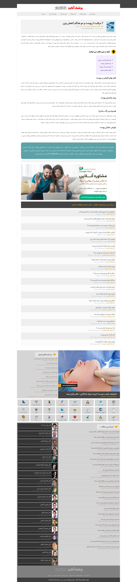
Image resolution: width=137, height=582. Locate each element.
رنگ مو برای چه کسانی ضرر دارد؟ (105, 328)
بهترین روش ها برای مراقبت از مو (105, 294)
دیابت (113, 412)
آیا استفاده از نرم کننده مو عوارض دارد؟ (104, 253)
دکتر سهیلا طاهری (46, 441)
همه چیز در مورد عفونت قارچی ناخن (110, 470)
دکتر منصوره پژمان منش (44, 489)
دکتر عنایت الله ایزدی (45, 433)
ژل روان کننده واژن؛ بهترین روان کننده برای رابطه (107, 492)
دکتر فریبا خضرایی (105, 214)
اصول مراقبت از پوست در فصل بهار (105, 307)
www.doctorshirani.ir (44, 501)
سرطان (113, 404)
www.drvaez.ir (46, 469)
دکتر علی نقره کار (46, 425)
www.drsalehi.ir (46, 525)
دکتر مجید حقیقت (45, 560)
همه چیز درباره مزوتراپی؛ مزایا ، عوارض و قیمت (108, 514)
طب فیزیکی (100, 420)
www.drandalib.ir (45, 541)
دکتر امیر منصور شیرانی (44, 496)
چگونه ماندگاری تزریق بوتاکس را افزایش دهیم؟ (108, 530)
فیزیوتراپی (87, 412)
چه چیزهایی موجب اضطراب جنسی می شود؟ (47, 386)
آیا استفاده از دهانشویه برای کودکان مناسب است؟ (107, 503)
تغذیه (75, 412)
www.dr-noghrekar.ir (44, 430)
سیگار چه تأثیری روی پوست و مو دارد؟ (104, 273)
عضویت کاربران (53, 14)
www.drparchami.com (44, 453)
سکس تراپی (62, 404)
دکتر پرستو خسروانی (103, 269)
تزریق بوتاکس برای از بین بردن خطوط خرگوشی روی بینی (106, 465)
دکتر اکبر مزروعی (106, 235)
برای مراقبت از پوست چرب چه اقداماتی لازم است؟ (101, 226)
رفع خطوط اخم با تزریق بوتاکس (50, 372)
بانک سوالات (73, 14)
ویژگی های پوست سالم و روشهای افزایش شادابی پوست (99, 219)
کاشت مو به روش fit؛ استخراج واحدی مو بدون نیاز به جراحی (105, 443)
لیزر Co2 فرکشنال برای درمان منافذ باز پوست (108, 497)
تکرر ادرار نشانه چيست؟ (51, 363)
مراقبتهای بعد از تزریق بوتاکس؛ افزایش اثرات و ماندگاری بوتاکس (97, 212)
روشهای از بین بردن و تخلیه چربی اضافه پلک (109, 486)
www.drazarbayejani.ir (44, 533)
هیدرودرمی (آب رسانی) (105, 67)
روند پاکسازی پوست (106, 63)
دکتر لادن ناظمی (103, 241)
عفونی (36, 412)
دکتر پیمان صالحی (45, 520)
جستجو (43, 14)
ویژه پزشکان (63, 14)
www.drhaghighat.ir (45, 565)
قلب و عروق (75, 420)
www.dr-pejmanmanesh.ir (43, 493)
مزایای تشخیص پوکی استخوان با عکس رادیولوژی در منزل (106, 454)
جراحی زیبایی (75, 404)
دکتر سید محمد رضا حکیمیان (42, 473)
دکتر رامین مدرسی (105, 221)
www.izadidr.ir (46, 437)
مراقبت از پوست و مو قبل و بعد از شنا (104, 314)
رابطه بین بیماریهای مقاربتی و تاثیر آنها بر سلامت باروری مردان (104, 459)
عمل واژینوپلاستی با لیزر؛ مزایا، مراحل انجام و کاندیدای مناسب (104, 541)
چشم (49, 412)
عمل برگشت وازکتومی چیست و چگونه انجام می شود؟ (106, 481)
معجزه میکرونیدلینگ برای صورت (111, 508)
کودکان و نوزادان (23, 404)
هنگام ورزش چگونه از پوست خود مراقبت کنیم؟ (102, 301)
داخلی (23, 420)
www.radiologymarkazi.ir (43, 549)
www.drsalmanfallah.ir (44, 517)
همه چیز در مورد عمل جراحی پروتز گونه (110, 519)
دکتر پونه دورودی (104, 282)
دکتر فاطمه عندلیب (105, 248)
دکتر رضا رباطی (46, 457)
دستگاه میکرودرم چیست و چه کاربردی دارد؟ (102, 280)
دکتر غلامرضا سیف (45, 481)
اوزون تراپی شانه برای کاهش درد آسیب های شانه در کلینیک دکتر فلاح (103, 547)
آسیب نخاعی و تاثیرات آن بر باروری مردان (109, 536)
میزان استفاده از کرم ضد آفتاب (106, 266)
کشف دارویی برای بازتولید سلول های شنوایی (46, 381)
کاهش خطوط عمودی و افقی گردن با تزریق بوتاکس (45, 359)
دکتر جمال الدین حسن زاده (103, 310)
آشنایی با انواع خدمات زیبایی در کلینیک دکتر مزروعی (100, 232)
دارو (36, 420)
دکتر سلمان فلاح (46, 512)
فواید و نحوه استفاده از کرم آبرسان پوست (103, 246)
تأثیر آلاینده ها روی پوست (107, 335)
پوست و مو (100, 404)
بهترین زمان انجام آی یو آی (51, 395)
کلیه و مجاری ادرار (36, 404)
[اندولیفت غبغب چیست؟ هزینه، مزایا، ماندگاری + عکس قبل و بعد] (89, 371)
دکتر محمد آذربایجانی (44, 528)
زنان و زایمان (88, 404)
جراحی (87, 420)
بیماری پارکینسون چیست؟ (51, 368)
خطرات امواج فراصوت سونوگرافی (49, 390)
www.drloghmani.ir (45, 509)
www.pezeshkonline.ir (87, 28)
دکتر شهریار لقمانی (45, 504)
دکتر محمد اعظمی (45, 544)
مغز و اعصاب (62, 412)
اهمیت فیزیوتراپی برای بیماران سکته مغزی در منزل (107, 525)
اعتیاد (113, 420)
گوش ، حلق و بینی (62, 420)
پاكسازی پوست (83, 43)
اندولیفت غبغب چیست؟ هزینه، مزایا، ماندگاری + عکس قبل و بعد (91, 394)
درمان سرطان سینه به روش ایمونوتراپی (110, 476)
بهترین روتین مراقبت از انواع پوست (105, 342)
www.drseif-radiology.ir (43, 485)
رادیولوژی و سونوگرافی (100, 412)
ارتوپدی (49, 420)
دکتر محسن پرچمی (45, 449)
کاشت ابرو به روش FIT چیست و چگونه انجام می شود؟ (106, 437)
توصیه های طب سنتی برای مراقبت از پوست (102, 287)
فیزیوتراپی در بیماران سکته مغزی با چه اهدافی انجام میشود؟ (105, 448)
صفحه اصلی (92, 14)
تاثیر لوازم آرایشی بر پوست (104, 60)
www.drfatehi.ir (46, 557)
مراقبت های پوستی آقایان (51, 377)
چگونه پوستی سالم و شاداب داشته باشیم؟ (103, 260)
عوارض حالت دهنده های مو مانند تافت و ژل (102, 239)
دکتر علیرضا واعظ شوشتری (101, 255)
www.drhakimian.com (44, 477)
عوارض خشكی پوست (105, 70)
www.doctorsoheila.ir (44, 445)
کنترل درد (49, 404)
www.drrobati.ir (46, 461)
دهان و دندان (23, 412)
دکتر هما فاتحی (46, 552)
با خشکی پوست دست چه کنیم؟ (106, 321)
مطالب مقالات (83, 14)
